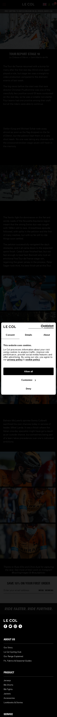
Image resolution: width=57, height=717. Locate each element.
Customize (26, 380)
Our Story (8, 647)
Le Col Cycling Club (12, 652)
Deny (28, 388)
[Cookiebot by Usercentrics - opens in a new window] (41, 327)
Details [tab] (28, 335)
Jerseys (7, 680)
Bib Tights (8, 689)
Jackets (7, 693)
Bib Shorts (8, 685)
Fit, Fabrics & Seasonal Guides (18, 661)
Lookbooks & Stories (13, 702)
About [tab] (47, 335)
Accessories (9, 698)
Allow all (28, 371)
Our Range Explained (13, 656)
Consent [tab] (10, 335)
